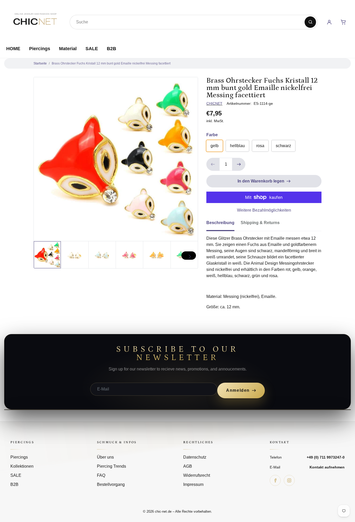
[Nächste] (188, 255)
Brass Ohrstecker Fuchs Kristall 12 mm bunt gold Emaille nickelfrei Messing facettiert (111, 63)
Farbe (212, 135)
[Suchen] (310, 22)
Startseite (40, 63)
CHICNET (214, 103)
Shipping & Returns (260, 222)
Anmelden (238, 390)
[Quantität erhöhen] (238, 164)
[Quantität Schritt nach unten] (212, 164)
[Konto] (329, 22)
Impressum (193, 484)
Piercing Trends (111, 466)
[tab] (223, 224)
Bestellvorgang (111, 484)
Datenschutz (194, 457)
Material (68, 48)
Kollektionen (22, 466)
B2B (111, 48)
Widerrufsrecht (196, 475)
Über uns (105, 457)
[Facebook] (275, 480)
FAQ (101, 475)
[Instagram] (289, 480)
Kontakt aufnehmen (327, 467)
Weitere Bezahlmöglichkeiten (264, 210)
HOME (13, 48)
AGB (187, 466)
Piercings (39, 48)
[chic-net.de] (34, 21)
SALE (92, 48)
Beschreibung (220, 222)
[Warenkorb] (343, 22)
